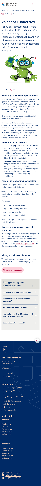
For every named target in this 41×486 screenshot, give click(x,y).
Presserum (7, 394)
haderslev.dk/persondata (24, 244)
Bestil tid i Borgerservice (12, 401)
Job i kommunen (9, 404)
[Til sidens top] (37, 341)
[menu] (38, 4)
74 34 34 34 (7, 374)
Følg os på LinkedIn (13, 478)
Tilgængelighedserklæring (13, 397)
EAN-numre (7, 377)
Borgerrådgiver (9, 391)
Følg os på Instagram (13, 472)
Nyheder (6, 407)
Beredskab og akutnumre (12, 388)
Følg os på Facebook (13, 475)
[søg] (31, 4)
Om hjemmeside (9, 410)
